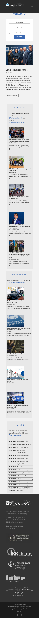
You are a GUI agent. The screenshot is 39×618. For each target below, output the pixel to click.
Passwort (19, 27)
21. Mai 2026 (12, 172)
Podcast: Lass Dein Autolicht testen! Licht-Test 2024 (18, 301)
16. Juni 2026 (12, 143)
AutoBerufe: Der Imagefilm (15, 354)
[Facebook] (17, 615)
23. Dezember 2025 (14, 229)
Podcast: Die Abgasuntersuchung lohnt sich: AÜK (17, 406)
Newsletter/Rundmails (18, 122)
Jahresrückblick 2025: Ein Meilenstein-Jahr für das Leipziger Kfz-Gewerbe (19, 226)
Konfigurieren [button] (12, 528)
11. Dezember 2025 (14, 259)
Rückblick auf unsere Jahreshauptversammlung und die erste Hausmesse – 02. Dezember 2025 (19, 255)
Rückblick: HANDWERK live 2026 (19, 197)
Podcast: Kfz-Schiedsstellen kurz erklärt (17, 380)
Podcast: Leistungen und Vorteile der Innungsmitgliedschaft (18, 328)
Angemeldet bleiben (20, 32)
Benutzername (19, 22)
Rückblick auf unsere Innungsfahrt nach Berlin (20, 169)
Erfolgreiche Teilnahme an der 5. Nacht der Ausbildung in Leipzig (19, 140)
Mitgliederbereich (16, 118)
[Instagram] (21, 615)
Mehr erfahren (12, 95)
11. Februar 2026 (13, 198)
